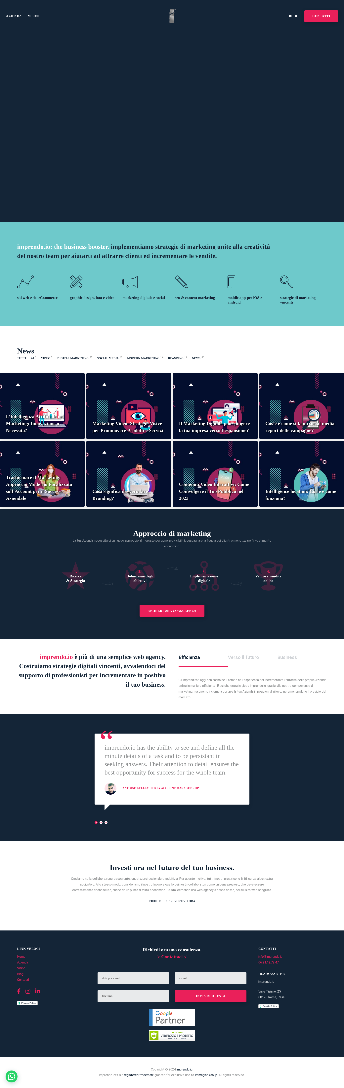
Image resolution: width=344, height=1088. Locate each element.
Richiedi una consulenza (172, 610)
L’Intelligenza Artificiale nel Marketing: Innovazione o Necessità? (35, 423)
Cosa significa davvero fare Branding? (120, 495)
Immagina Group (206, 1075)
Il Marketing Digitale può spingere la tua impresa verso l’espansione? (214, 427)
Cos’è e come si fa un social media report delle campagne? (299, 427)
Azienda (14, 16)
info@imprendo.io (270, 957)
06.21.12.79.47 (268, 962)
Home (21, 957)
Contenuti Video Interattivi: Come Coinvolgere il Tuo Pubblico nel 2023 (214, 491)
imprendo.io (185, 1069)
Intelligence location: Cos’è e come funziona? (300, 495)
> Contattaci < (172, 956)
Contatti (321, 16)
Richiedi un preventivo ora (172, 901)
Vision (34, 16)
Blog (293, 16)
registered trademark (139, 1075)
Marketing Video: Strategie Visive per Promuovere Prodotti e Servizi (127, 427)
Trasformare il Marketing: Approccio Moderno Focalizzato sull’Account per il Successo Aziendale (39, 488)
